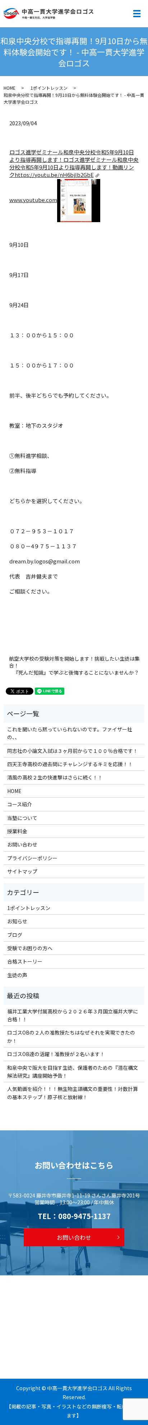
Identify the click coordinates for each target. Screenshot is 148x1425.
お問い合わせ (22, 844)
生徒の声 (17, 975)
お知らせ (17, 921)
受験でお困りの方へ (29, 948)
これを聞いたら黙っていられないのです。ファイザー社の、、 (69, 733)
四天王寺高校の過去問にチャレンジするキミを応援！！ (70, 764)
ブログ (14, 934)
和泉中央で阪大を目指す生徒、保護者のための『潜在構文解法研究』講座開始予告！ (72, 1071)
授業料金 (17, 831)
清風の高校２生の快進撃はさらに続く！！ (55, 777)
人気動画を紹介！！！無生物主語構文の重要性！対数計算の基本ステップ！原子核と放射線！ (72, 1092)
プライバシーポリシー (32, 858)
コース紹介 (19, 804)
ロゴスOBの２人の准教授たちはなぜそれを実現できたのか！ (71, 1036)
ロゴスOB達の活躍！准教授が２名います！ (56, 1054)
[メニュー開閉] (136, 13)
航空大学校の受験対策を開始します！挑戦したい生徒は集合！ (74, 662)
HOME (9, 88)
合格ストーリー (24, 961)
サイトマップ (22, 871)
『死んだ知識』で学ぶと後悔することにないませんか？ (76, 672)
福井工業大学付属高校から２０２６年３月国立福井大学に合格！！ (72, 1015)
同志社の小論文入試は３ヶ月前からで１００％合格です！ (72, 750)
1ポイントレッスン (49, 88)
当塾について (22, 817)
